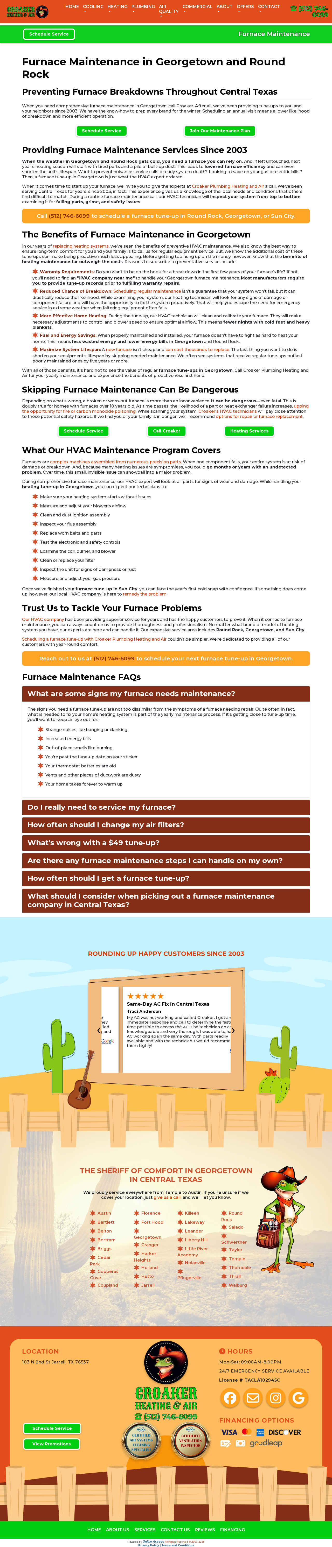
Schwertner (234, 1242)
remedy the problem (145, 594)
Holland (149, 1267)
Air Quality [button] (168, 9)
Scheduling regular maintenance (147, 291)
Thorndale (240, 1267)
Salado (236, 1227)
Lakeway (194, 1222)
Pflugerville (189, 1277)
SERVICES (145, 1529)
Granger (150, 1245)
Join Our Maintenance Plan (220, 130)
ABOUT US (117, 1529)
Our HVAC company (43, 619)
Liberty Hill (196, 1239)
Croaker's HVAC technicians (227, 411)
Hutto (147, 1276)
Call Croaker (166, 431)
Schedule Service (49, 34)
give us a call (167, 1197)
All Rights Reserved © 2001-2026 (185, 1541)
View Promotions (51, 1443)
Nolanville (195, 1262)
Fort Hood (152, 1222)
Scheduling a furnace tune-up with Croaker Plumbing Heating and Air (94, 639)
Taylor (236, 1250)
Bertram (106, 1239)
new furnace (119, 349)
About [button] (225, 6)
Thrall (235, 1276)
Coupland (108, 1285)
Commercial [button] (197, 6)
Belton (105, 1231)
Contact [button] (269, 6)
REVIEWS (205, 1529)
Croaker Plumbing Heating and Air (228, 186)
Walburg (238, 1285)
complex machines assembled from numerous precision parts (115, 461)
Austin (104, 1213)
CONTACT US (175, 1529)
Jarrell (148, 1285)
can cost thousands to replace (197, 349)
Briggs (105, 1249)
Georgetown (147, 1237)
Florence (151, 1213)
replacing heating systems (81, 246)
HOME (94, 1529)
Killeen (192, 1213)
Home (72, 6)
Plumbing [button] (143, 6)
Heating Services (249, 431)
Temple (237, 1258)
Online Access (153, 1541)
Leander (194, 1231)
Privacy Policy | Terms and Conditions (166, 1545)
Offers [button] (245, 6)
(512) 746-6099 (313, 11)
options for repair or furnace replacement (259, 416)
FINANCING (232, 1529)
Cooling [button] (93, 6)
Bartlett (106, 1222)
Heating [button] (117, 6)
